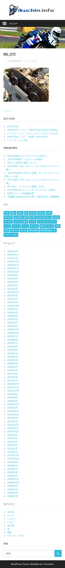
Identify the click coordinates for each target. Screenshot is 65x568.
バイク (7, 226)
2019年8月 (12, 339)
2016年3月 (12, 401)
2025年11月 (13, 254)
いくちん (32, 61)
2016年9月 (12, 394)
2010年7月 (12, 469)
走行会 (23, 230)
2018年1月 (12, 370)
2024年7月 (12, 258)
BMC (13, 213)
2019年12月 (13, 329)
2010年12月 (13, 455)
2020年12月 (13, 305)
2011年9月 (12, 435)
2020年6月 (12, 312)
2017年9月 (12, 373)
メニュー (13, 23)
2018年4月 (12, 367)
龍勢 (42, 230)
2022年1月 (12, 288)
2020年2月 (12, 326)
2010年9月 (12, 462)
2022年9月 (12, 275)
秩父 (6, 230)
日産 (57, 226)
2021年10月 (13, 292)
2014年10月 (13, 414)
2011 (7, 213)
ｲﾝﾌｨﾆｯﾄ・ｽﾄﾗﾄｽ (11, 235)
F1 (26, 213)
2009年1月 (12, 496)
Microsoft (8, 217)
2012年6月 (12, 418)
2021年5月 (12, 302)
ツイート (8, 110)
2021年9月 (12, 295)
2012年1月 (12, 421)
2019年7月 (12, 343)
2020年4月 (12, 319)
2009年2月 (12, 492)
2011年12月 (13, 424)
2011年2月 (12, 448)
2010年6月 (12, 472)
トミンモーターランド (47, 222)
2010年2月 (12, 475)
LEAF (49, 213)
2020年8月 (12, 309)
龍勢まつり (51, 230)
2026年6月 (12, 251)
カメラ (10, 515)
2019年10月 (13, 333)
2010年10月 (13, 458)
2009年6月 (12, 486)
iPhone (41, 213)
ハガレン (11, 518)
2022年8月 (12, 278)
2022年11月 (13, 268)
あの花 (56, 217)
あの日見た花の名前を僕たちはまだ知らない (33, 217)
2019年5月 (12, 350)
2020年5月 (12, 316)
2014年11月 (13, 411)
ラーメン (16, 226)
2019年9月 (12, 336)
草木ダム (14, 230)
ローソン (34, 226)
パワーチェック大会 (17, 140)
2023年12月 (13, 261)
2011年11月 (12, 428)
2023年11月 (13, 265)
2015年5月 (12, 407)
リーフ (25, 226)
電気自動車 (33, 230)
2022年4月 (12, 285)
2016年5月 (12, 397)
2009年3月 (12, 489)
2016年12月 (13, 384)
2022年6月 (12, 282)
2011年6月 (12, 441)
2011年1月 (12, 452)
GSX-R (33, 213)
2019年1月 (12, 360)
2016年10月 (13, 390)
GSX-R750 (12, 126)
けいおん (8, 222)
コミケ (32, 222)
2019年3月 (12, 356)
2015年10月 (13, 404)
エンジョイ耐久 (20, 222)
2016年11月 (13, 387)
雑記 (9, 532)
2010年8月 (12, 465)
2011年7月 (12, 438)
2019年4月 (12, 353)
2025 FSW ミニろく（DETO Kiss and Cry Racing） (33, 130)
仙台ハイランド (46, 226)
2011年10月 (13, 431)
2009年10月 (13, 482)
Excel (20, 213)
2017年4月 (12, 377)
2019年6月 (12, 346)
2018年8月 (12, 363)
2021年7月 (12, 299)
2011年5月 (12, 445)
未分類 (10, 525)
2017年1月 (12, 380)
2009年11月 (13, 479)
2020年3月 (12, 322)
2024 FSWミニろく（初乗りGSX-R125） (28, 136)
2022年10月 (13, 271)
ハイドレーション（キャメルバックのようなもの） (33, 133)
